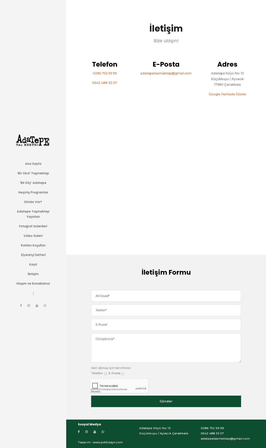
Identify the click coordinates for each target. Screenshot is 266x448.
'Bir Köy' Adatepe (33, 183)
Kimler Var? (33, 202)
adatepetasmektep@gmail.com (166, 73)
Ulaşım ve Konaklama (33, 283)
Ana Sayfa (33, 164)
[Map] (166, 173)
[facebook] (21, 305)
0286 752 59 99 (105, 73)
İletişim (33, 274)
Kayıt (33, 264)
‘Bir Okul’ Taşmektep (33, 173)
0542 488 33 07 (104, 83)
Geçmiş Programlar (33, 192)
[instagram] (28, 305)
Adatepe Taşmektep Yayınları (33, 214)
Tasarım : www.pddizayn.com (100, 442)
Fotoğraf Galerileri (33, 226)
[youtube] (37, 305)
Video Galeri (33, 236)
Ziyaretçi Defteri (33, 255)
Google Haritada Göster (227, 94)
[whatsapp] (45, 305)
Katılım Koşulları (33, 245)
